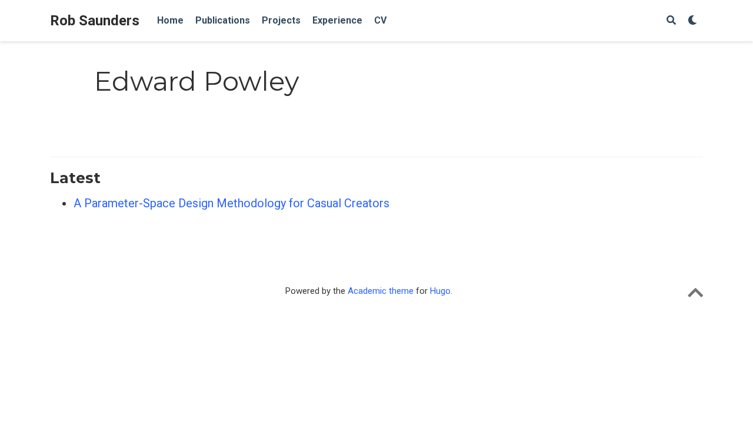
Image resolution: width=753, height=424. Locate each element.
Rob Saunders (94, 20)
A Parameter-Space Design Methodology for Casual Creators (231, 203)
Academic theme (381, 291)
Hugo (440, 291)
